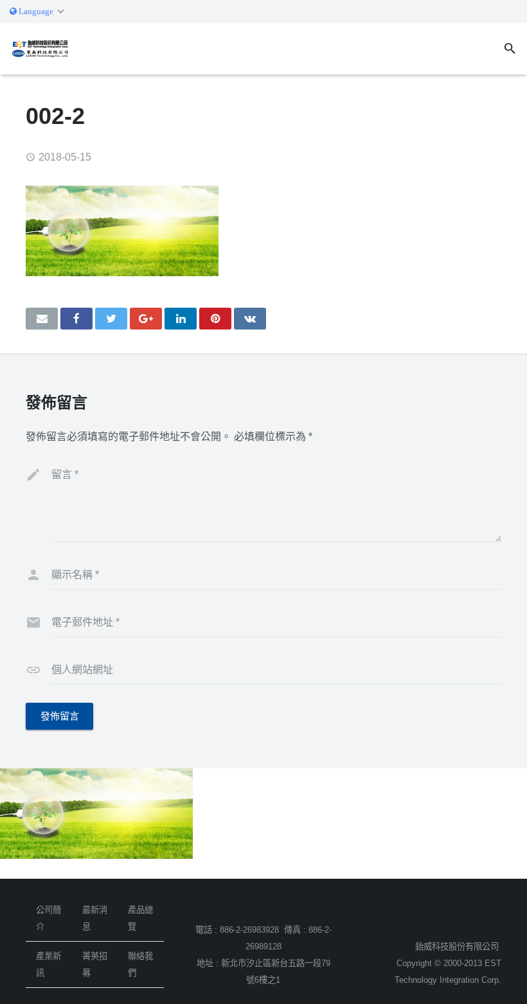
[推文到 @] (111, 319)
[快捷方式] (215, 319)
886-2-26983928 (249, 930)
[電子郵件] (42, 319)
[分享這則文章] (76, 319)
